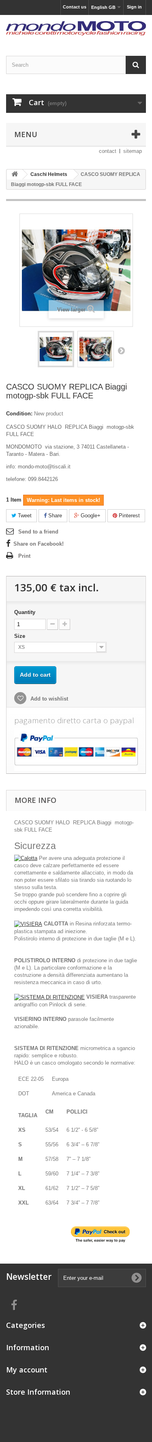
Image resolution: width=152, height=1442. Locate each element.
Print (24, 556)
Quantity (24, 612)
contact (107, 151)
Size (20, 636)
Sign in (134, 6)
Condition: (19, 414)
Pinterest (128, 515)
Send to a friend (38, 532)
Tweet (24, 515)
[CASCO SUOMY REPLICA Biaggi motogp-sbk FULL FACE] (56, 349)
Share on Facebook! (38, 544)
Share (54, 515)
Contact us (74, 6)
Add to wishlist (48, 699)
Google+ (90, 515)
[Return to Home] (14, 174)
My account (26, 1369)
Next (121, 350)
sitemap (132, 151)
